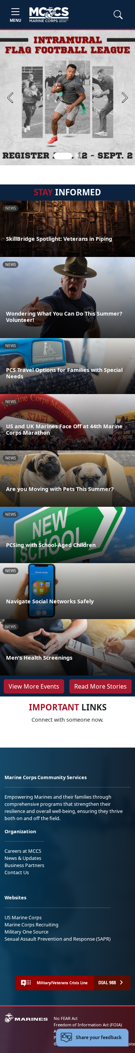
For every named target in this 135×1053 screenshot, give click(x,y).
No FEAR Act (66, 1018)
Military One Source (26, 931)
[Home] (49, 14)
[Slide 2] (78, 156)
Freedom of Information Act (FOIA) (88, 1024)
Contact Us (16, 872)
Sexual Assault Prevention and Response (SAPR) (57, 938)
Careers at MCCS (22, 851)
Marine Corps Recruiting (31, 924)
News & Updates (22, 858)
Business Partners (24, 865)
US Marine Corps (23, 917)
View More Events (34, 686)
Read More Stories (100, 686)
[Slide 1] (63, 156)
